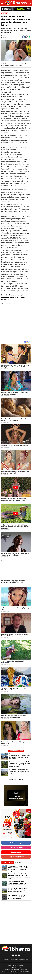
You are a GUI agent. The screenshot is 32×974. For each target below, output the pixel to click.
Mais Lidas (18, 863)
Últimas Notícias (7, 863)
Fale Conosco (23, 959)
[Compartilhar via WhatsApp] (29, 36)
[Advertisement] (16, 322)
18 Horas (6, 959)
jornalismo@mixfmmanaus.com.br (16, 965)
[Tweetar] (26, 36)
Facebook (5, 297)
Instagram (19, 297)
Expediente (14, 959)
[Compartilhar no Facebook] (23, 36)
